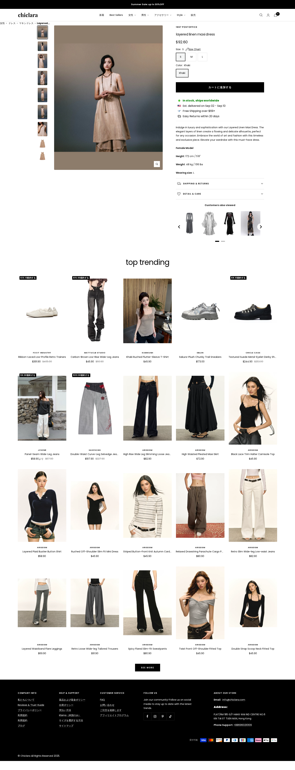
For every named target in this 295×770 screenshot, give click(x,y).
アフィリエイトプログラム (114, 715)
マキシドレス (26, 23)
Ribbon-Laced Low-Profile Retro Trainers (42, 357)
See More (147, 667)
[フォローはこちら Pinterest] (163, 716)
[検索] (261, 15)
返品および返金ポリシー (72, 699)
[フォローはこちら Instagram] (155, 716)
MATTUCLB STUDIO (95, 352)
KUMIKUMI (147, 352)
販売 (193, 15)
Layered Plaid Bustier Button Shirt (42, 551)
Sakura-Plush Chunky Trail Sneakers (200, 357)
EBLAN (200, 352)
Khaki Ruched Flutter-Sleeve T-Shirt (147, 357)
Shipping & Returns (196, 183)
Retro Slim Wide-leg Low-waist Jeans (253, 551)
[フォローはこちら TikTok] (170, 716)
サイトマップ (66, 725)
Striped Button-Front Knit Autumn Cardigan (147, 551)
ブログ (21, 725)
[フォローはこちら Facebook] (147, 716)
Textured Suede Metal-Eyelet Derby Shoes (253, 357)
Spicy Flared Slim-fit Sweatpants (147, 648)
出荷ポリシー (66, 705)
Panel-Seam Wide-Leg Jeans (42, 454)
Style (180, 15)
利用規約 (22, 715)
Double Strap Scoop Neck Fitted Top (252, 648)
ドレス (12, 23)
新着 (101, 15)
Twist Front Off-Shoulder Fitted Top (200, 648)
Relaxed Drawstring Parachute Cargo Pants (200, 551)
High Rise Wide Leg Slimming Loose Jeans (147, 454)
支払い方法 (65, 710)
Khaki (182, 73)
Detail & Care (192, 193)
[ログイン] (268, 15)
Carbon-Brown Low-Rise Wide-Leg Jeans (95, 357)
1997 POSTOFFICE (186, 27)
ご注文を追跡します (111, 710)
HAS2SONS (95, 450)
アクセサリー (161, 15)
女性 (131, 15)
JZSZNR (42, 450)
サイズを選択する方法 (71, 720)
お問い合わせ (107, 705)
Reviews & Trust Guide (31, 705)
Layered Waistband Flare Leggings (42, 648)
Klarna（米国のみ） (70, 715)
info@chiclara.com (233, 699)
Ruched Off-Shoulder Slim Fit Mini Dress (94, 551)
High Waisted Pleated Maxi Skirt (200, 454)
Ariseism (147, 450)
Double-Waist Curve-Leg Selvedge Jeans (95, 454)
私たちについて (26, 699)
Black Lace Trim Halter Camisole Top (253, 454)
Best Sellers (116, 15)
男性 (144, 15)
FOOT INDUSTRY (42, 352)
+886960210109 (243, 725)
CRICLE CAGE (253, 352)
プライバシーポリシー (30, 710)
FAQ (102, 699)
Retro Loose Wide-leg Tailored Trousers (95, 648)
